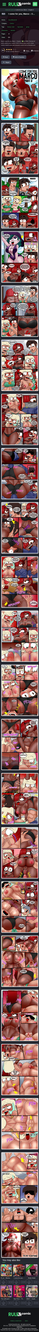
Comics (12, 10)
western (13, 30)
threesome (5, 30)
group (27, 27)
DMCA (26, 1320)
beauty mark (10, 27)
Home (7, 10)
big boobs (20, 27)
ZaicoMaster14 (12, 20)
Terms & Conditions (15, 1320)
